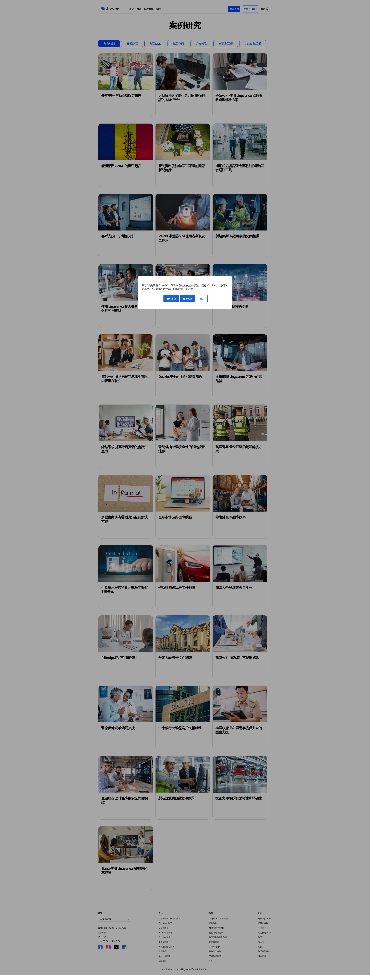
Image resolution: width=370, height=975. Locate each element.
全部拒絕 (188, 298)
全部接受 (171, 298)
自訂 (202, 298)
